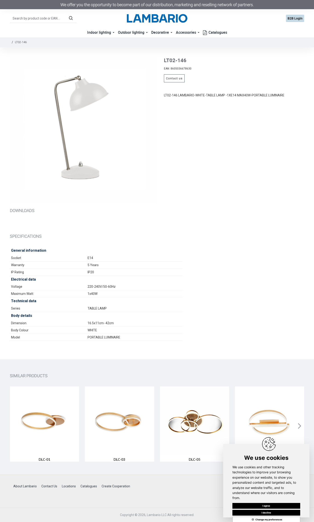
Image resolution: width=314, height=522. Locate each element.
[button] (14, 425)
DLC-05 (194, 459)
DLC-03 (119, 459)
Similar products (29, 375)
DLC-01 (44, 459)
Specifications (26, 236)
